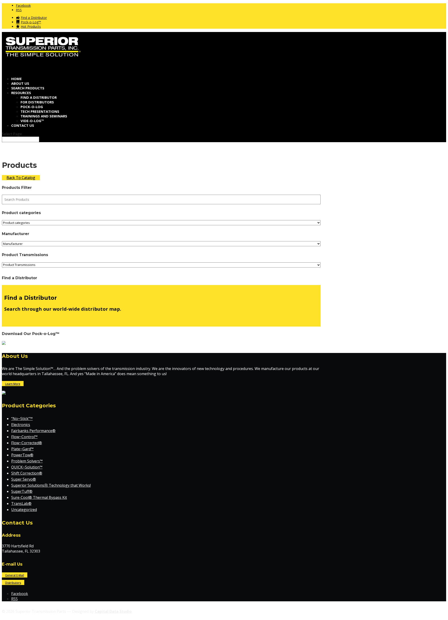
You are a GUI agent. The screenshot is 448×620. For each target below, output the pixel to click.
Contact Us (22, 125)
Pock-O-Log (32, 106)
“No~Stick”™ (22, 418)
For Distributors (37, 102)
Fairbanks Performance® (33, 430)
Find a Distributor (39, 97)
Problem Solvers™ (27, 461)
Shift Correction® (26, 473)
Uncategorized (24, 509)
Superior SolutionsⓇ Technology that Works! (51, 485)
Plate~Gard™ (22, 448)
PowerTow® (22, 455)
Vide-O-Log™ (32, 120)
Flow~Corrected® (26, 442)
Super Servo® (23, 479)
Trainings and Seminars (44, 116)
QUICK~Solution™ (26, 467)
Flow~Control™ (24, 436)
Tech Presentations (40, 111)
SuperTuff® (21, 491)
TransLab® (21, 503)
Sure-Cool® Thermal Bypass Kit (39, 497)
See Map (11, 319)
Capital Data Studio (113, 611)
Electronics (20, 424)
